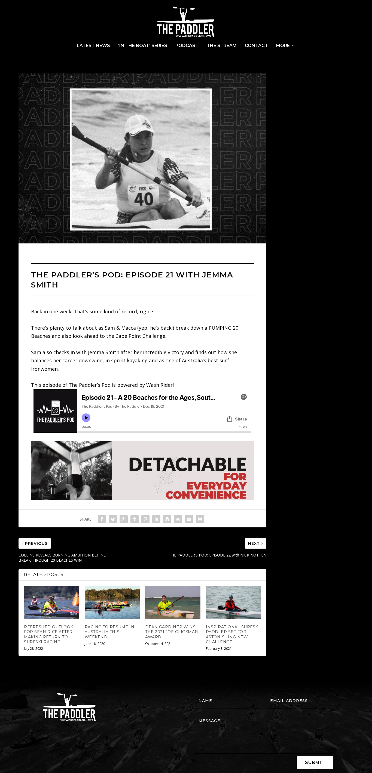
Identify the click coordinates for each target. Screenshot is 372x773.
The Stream (222, 46)
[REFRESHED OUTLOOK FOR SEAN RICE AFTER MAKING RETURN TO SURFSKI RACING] (51, 602)
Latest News (93, 46)
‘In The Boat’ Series (142, 46)
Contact (256, 46)
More (283, 46)
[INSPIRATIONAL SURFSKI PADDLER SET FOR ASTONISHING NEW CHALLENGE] (233, 602)
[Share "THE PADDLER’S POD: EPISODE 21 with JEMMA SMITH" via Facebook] (101, 519)
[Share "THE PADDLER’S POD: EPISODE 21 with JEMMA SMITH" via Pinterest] (145, 519)
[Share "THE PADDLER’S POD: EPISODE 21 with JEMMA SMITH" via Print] (199, 519)
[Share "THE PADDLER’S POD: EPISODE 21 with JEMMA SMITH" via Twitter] (112, 519)
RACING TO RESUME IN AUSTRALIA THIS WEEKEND (110, 631)
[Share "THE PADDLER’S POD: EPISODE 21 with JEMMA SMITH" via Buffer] (167, 519)
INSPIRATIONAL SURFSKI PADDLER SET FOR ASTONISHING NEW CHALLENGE (233, 634)
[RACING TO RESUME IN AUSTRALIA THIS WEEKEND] (112, 602)
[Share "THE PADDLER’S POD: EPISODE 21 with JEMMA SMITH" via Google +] (123, 519)
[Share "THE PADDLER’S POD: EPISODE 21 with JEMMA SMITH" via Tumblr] (134, 519)
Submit (315, 762)
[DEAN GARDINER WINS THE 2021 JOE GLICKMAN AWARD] (172, 602)
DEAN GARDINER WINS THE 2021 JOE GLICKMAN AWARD (171, 631)
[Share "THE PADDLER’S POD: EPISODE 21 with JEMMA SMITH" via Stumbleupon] (178, 519)
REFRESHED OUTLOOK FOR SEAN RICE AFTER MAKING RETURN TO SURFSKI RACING (48, 634)
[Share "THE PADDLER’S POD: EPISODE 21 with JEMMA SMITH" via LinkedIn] (156, 519)
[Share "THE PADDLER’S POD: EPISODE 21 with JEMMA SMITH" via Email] (189, 519)
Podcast (187, 46)
